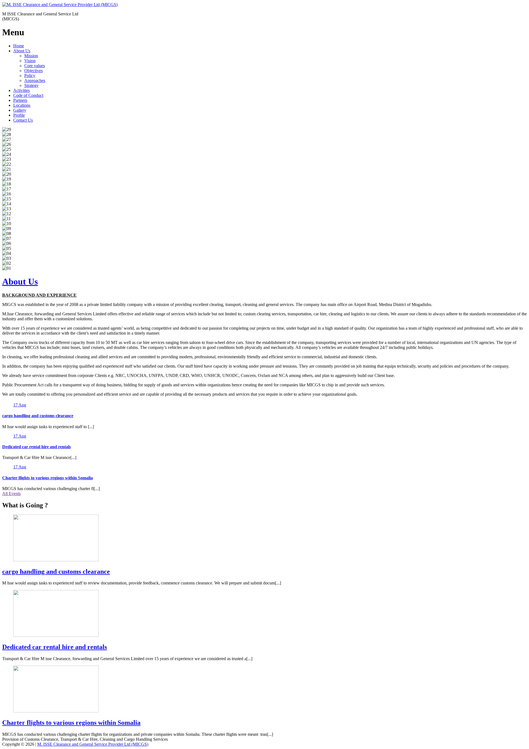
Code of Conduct (28, 95)
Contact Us (23, 120)
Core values (34, 65)
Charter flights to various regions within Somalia (47, 477)
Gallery (19, 110)
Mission (31, 55)
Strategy (31, 85)
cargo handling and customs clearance (37, 415)
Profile (19, 115)
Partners (20, 100)
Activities (21, 90)
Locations (21, 105)
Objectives (33, 70)
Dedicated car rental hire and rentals (36, 446)
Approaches (34, 80)
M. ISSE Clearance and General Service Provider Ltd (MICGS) (92, 744)
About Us (21, 50)
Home (18, 45)
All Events (11, 493)
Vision (30, 60)
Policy (29, 75)
